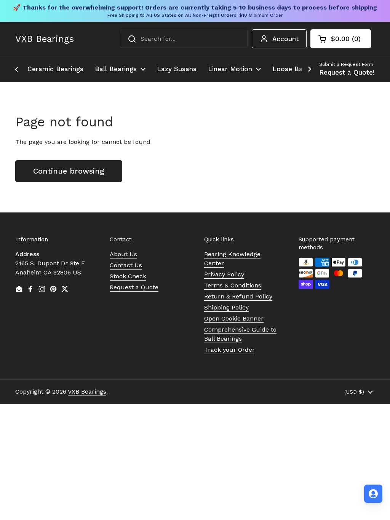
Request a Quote (134, 287)
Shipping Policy (226, 307)
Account (285, 39)
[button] (340, 38)
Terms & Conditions (232, 285)
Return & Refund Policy (238, 296)
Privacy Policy (224, 274)
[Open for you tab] (373, 494)
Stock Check (128, 276)
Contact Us (126, 265)
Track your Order (229, 349)
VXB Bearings (44, 38)
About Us (123, 254)
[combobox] (184, 39)
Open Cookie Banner (234, 318)
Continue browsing (68, 170)
